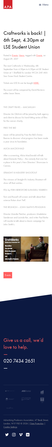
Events (15, 55)
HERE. (36, 82)
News (21, 55)
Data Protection (37, 423)
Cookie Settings (10, 426)
